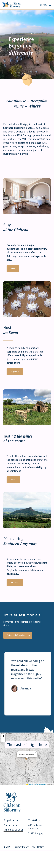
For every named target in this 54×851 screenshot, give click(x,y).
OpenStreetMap (40, 784)
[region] (27, 684)
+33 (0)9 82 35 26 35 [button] (13, 830)
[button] (46, 4)
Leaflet (30, 784)
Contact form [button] (10, 825)
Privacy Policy (21, 847)
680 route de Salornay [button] (35, 827)
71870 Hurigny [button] (35, 833)
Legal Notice (37, 847)
